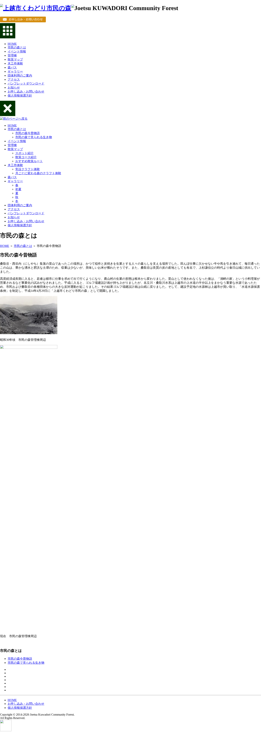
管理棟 (12, 55)
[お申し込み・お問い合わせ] (23, 21)
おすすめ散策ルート (29, 161)
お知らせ (14, 87)
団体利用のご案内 (20, 75)
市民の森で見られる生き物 (33, 137)
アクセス (14, 79)
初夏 (18, 189)
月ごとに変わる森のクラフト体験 (38, 173)
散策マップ (15, 59)
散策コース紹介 (26, 157)
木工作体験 (15, 63)
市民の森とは (17, 47)
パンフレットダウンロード (26, 83)
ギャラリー (15, 71)
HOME (12, 43)
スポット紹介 (24, 153)
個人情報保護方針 (20, 95)
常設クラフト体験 (27, 169)
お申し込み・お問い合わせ (26, 91)
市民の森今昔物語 (27, 133)
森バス (12, 67)
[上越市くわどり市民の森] (35, 8)
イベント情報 (17, 51)
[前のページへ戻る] (14, 118)
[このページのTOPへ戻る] (5, 730)
